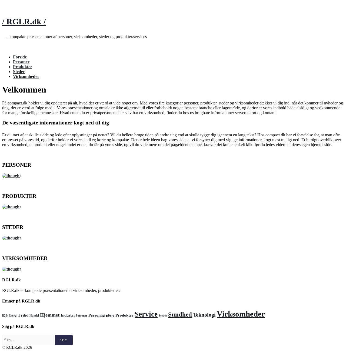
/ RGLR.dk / (24, 21)
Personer (21, 62)
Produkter (22, 66)
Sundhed (180, 314)
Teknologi (204, 315)
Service (146, 314)
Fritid (23, 315)
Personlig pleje (101, 315)
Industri (68, 315)
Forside (20, 57)
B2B (5, 315)
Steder (19, 71)
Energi (13, 315)
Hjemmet (49, 315)
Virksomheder (26, 76)
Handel (34, 315)
